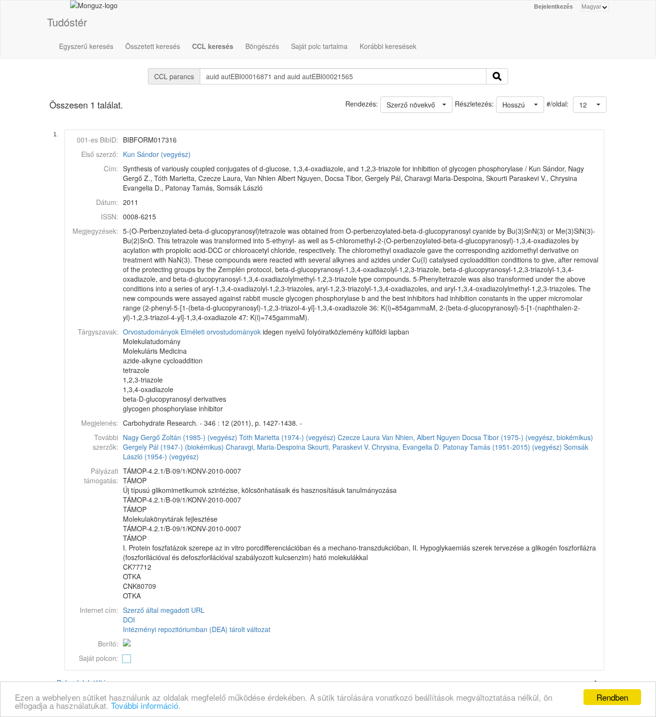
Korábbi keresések (388, 46)
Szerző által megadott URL (164, 610)
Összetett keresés (152, 46)
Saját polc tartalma (319, 46)
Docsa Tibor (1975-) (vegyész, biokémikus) (527, 437)
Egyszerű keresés (86, 46)
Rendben (612, 697)
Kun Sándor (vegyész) (157, 154)
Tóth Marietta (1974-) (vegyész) (287, 437)
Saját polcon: (98, 658)
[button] (590, 104)
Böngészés (262, 46)
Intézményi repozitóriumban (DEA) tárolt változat (196, 629)
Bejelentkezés (553, 6)
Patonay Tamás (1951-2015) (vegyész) (502, 447)
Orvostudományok (151, 331)
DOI (129, 619)
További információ (144, 705)
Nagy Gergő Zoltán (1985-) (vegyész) (180, 437)
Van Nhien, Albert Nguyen (421, 437)
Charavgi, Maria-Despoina (265, 447)
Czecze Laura (359, 437)
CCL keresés (212, 46)
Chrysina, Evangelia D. (406, 447)
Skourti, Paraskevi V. (338, 447)
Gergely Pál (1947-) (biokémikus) (173, 447)
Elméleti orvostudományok (221, 331)
